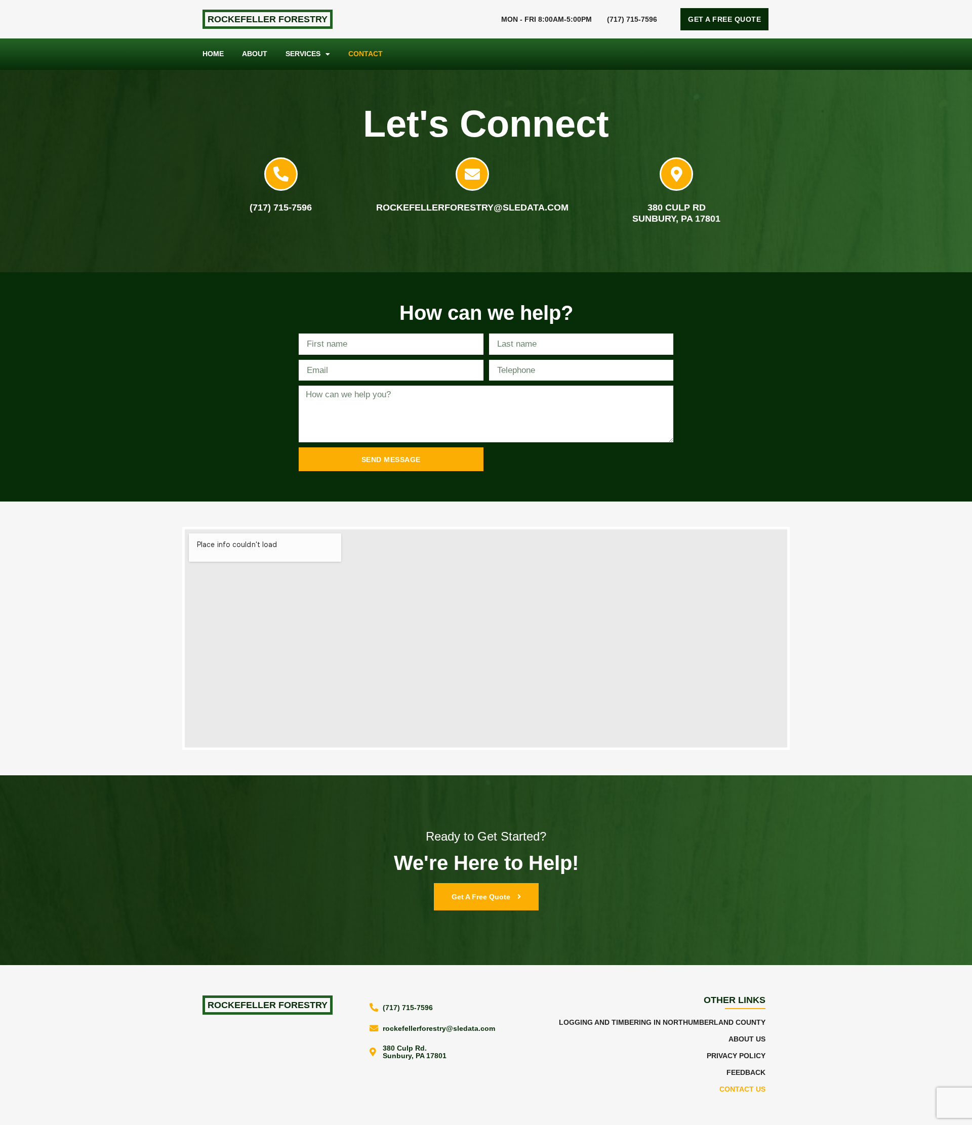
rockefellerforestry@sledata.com (472, 207)
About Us (746, 1039)
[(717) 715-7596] (281, 174)
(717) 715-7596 (632, 19)
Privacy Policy (736, 1056)
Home (213, 54)
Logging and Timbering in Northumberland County (662, 1022)
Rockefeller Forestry (268, 19)
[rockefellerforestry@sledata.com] (472, 174)
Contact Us (742, 1089)
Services (303, 54)
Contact (365, 54)
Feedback (745, 1072)
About (254, 54)
